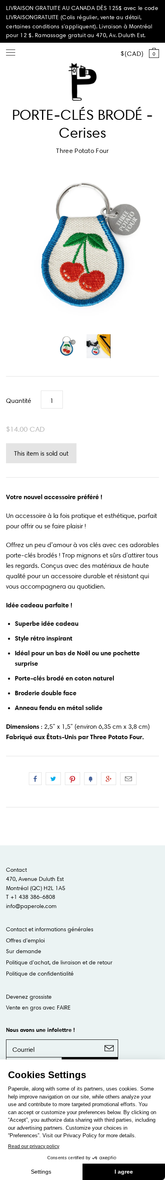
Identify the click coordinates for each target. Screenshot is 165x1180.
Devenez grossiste (29, 996)
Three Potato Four (82, 151)
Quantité (18, 401)
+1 (108, 778)
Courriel (128, 778)
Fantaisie (90, 778)
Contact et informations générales (49, 929)
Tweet (53, 778)
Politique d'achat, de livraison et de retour (59, 962)
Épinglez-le (72, 778)
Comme (35, 778)
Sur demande (23, 951)
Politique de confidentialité (40, 973)
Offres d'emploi (25, 940)
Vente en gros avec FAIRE (38, 1007)
